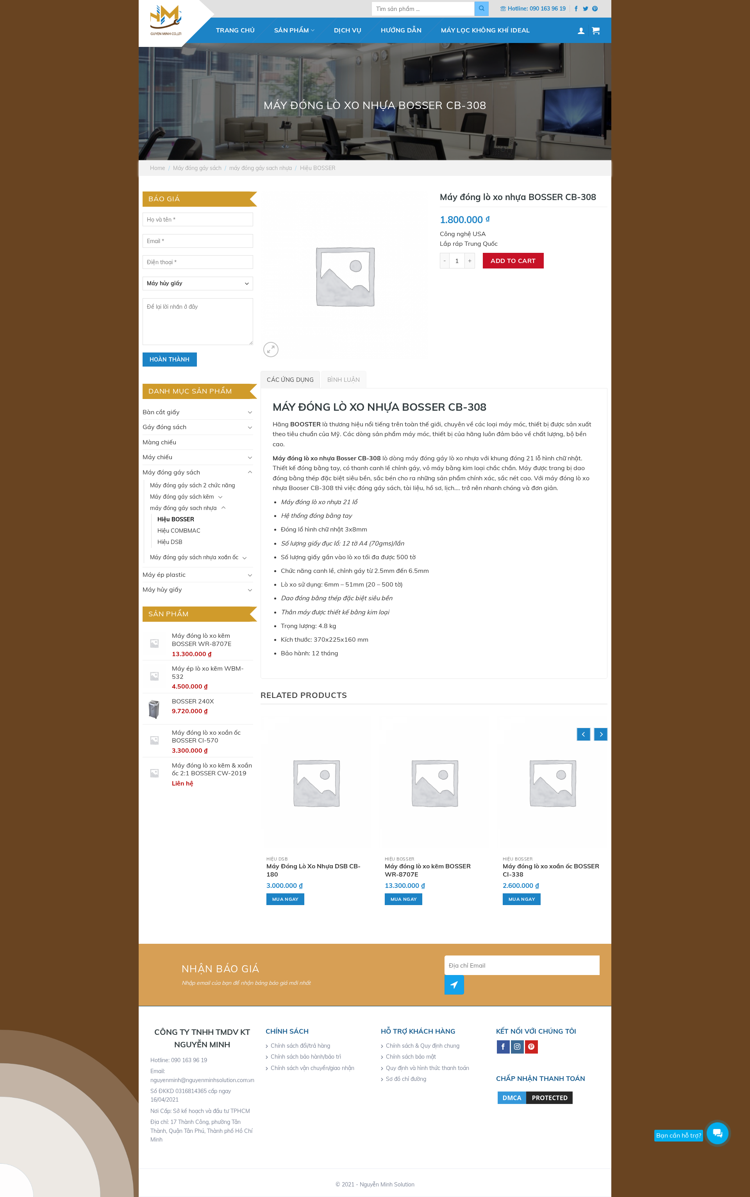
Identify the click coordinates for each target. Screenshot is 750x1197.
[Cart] (596, 30)
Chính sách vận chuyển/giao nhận (312, 1068)
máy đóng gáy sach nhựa (260, 168)
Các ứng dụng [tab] (290, 379)
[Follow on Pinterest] (595, 9)
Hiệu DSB (169, 542)
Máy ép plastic (164, 574)
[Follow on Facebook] (576, 9)
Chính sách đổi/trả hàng (300, 1045)
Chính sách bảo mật (411, 1056)
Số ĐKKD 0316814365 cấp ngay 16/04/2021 (190, 1095)
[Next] (601, 734)
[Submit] (482, 9)
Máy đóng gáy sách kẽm (182, 496)
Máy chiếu (157, 457)
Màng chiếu (159, 442)
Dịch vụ (347, 30)
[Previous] (584, 734)
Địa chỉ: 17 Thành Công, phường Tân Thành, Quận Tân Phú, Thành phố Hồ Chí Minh (201, 1130)
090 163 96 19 (548, 8)
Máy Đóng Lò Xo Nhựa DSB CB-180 (313, 870)
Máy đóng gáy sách (197, 168)
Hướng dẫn (401, 30)
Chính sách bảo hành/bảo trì (306, 1056)
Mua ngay (285, 899)
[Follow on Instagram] (517, 1047)
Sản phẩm (291, 30)
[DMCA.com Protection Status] (535, 1096)
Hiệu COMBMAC (178, 530)
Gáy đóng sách (164, 427)
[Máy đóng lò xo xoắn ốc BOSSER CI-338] (552, 782)
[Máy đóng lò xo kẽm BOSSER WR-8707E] (434, 782)
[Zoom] (271, 349)
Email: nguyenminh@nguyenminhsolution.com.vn (202, 1075)
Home (157, 168)
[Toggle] (250, 412)
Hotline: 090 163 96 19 (178, 1060)
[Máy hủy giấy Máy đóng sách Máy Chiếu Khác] (198, 286)
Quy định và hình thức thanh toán (427, 1068)
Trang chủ (235, 30)
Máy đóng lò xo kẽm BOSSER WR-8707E (428, 870)
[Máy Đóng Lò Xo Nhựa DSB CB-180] (316, 782)
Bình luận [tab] (343, 379)
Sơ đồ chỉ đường (406, 1078)
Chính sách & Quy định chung (422, 1045)
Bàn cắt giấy (161, 412)
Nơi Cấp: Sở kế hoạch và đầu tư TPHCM (200, 1111)
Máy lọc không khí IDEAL (485, 30)
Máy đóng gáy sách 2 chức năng (192, 485)
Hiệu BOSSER (318, 168)
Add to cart (513, 261)
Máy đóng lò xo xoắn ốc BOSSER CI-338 (551, 870)
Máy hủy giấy (162, 589)
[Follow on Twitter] (585, 9)
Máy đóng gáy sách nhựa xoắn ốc (194, 557)
